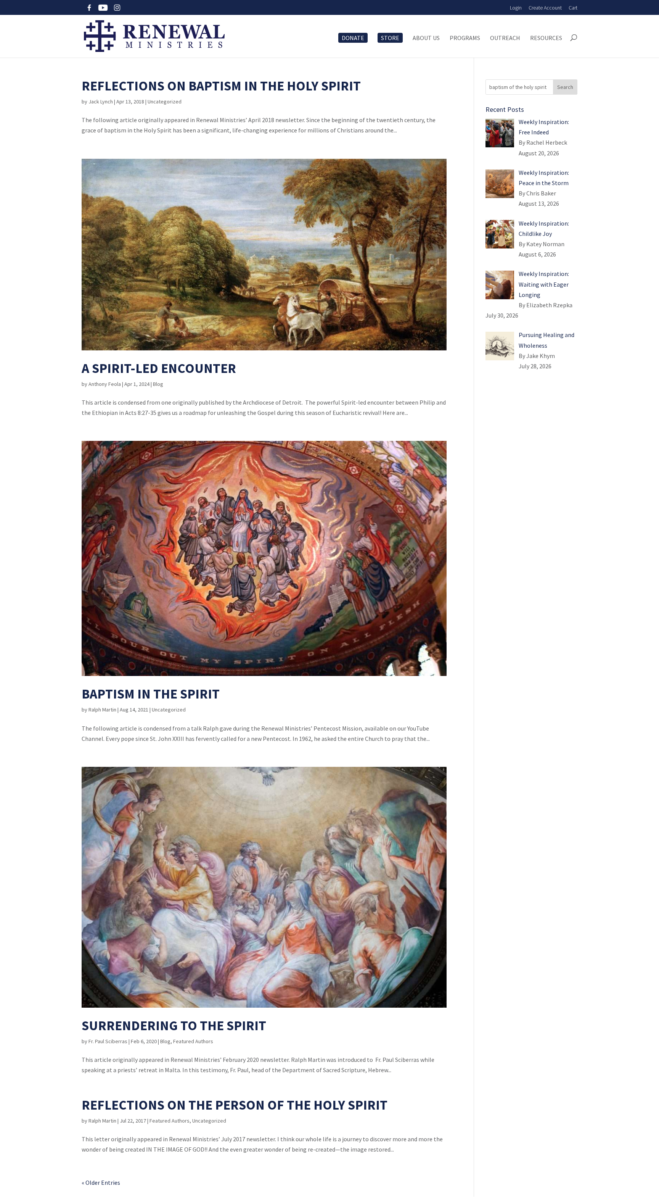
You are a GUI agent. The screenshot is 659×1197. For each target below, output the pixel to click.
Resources (546, 38)
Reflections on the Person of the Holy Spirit (234, 1105)
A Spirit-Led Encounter (159, 368)
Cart (573, 7)
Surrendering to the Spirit (174, 1025)
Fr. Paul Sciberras (107, 1041)
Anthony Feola (104, 384)
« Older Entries (101, 1182)
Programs (465, 38)
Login (516, 7)
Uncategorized (165, 101)
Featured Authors (193, 1041)
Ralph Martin (102, 709)
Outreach (505, 38)
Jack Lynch (100, 101)
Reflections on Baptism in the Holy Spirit (221, 85)
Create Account (545, 7)
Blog (158, 384)
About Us (426, 38)
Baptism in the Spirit (151, 694)
